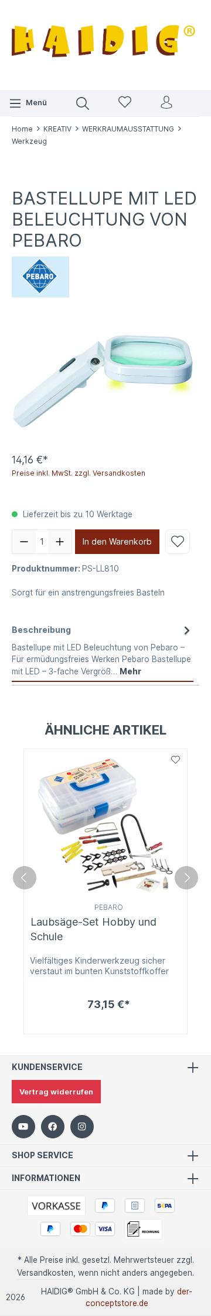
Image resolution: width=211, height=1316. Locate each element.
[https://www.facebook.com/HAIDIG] (52, 1126)
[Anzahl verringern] (24, 541)
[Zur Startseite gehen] (105, 43)
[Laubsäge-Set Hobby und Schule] (105, 824)
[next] (186, 877)
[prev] (24, 877)
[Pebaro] (40, 276)
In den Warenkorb (117, 541)
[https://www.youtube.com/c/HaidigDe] (23, 1126)
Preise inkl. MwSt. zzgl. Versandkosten (78, 473)
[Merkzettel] (124, 103)
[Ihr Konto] (166, 103)
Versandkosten (45, 1272)
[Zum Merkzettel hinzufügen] (177, 541)
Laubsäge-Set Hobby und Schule (93, 929)
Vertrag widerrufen (56, 1091)
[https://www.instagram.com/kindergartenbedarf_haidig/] (82, 1126)
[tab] (102, 650)
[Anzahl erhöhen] (60, 541)
